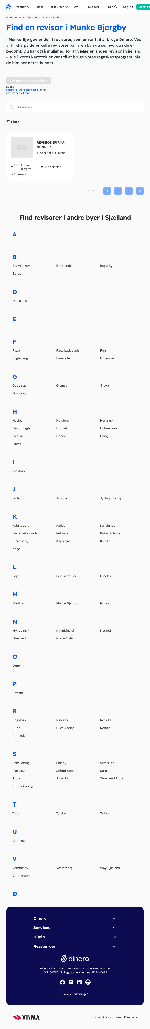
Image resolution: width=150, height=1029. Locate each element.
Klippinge (63, 541)
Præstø (17, 693)
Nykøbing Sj (65, 630)
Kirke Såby (20, 541)
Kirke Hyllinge (110, 533)
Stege (16, 778)
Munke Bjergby (67, 603)
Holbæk (62, 428)
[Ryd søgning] (139, 107)
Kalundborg (20, 525)
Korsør (105, 541)
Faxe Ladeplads (67, 350)
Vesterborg (64, 868)
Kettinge (62, 533)
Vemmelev (20, 868)
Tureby (61, 813)
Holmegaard (109, 428)
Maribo (17, 603)
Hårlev (61, 436)
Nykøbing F (20, 630)
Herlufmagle (21, 428)
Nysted (105, 630)
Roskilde (106, 720)
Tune (15, 813)
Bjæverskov (21, 266)
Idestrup (18, 471)
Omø (16, 665)
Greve (104, 385)
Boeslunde (64, 266)
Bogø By (106, 266)
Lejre (16, 576)
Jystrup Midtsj (110, 498)
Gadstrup (19, 385)
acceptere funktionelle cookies (23, 89)
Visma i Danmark (125, 1017)
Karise (60, 525)
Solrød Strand (66, 770)
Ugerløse (19, 840)
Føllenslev (107, 358)
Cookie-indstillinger (75, 994)
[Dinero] (8, 6)
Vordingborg (21, 875)
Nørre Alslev (65, 638)
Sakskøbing (20, 763)
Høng (104, 436)
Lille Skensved (66, 576)
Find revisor (14, 17)
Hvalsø (17, 436)
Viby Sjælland (110, 868)
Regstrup (19, 720)
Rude (16, 728)
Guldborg (19, 393)
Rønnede (19, 735)
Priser (39, 7)
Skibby (61, 763)
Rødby (105, 728)
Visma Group (101, 1017)
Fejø (103, 350)
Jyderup (18, 498)
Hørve (17, 444)
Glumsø (62, 385)
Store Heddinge (111, 778)
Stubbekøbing (22, 786)
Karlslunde (107, 525)
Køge (16, 549)
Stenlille (62, 778)
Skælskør (107, 763)
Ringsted (62, 720)
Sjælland (31, 17)
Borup (16, 273)
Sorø (103, 770)
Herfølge (106, 420)
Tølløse (105, 813)
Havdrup (62, 420)
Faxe (16, 350)
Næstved (19, 638)
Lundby (105, 576)
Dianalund (19, 301)
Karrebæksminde (25, 533)
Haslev (17, 420)
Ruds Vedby (65, 728)
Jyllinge (61, 498)
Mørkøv (105, 603)
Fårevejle (63, 358)
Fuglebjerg (20, 358)
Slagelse (18, 770)
